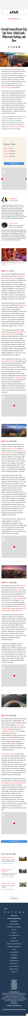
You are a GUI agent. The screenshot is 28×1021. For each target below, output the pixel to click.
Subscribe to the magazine (14, 926)
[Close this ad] (27, 1015)
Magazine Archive (14, 952)
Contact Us (14, 971)
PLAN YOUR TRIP (14, 163)
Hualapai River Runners (8, 754)
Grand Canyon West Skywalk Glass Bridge (13, 783)
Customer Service (14, 960)
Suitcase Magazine (14, 966)
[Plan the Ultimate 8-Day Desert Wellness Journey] (23, 859)
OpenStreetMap (18, 189)
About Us (14, 929)
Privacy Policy (14, 963)
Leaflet (14, 189)
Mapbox (25, 189)
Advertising (14, 955)
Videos (14, 949)
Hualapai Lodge (5, 729)
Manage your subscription (14, 943)
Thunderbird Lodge (15, 598)
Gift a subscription (14, 935)
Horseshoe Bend (19, 377)
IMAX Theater (18, 590)
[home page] (14, 12)
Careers (14, 938)
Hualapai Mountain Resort (8, 731)
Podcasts (14, 932)
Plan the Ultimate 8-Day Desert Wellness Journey (8, 860)
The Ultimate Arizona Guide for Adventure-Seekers (9, 874)
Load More (14, 898)
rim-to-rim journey (6, 87)
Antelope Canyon (8, 361)
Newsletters (14, 941)
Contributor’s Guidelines (14, 946)
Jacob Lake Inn (12, 448)
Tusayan (23, 585)
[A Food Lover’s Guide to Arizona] (23, 885)
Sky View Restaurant (15, 739)
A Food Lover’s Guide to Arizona (8, 886)
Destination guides (14, 924)
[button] (2, 179)
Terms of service (14, 969)
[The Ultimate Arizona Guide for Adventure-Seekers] (23, 871)
